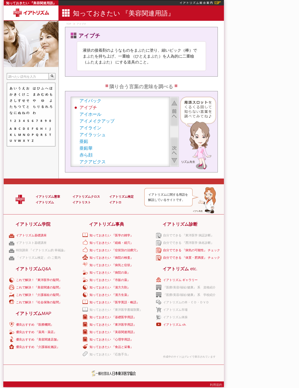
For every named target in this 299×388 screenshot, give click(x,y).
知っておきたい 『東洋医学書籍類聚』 (116, 309)
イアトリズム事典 (106, 224)
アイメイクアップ (96, 121)
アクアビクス (92, 162)
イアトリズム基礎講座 (31, 235)
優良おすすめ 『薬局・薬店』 (36, 332)
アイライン (90, 128)
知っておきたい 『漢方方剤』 (110, 287)
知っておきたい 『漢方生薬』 (110, 294)
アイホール (90, 114)
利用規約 (216, 384)
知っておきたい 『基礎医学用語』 (113, 317)
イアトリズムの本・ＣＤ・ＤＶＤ (186, 302)
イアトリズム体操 (175, 317)
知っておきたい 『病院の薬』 (110, 272)
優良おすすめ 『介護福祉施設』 (38, 346)
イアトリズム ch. (174, 324)
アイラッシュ (92, 134)
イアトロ (115, 202)
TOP (68, 23)
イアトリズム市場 (175, 309)
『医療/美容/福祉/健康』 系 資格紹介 (189, 287)
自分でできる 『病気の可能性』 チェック (191, 250)
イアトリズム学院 (33, 224)
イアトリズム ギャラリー (180, 279)
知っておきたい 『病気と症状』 (111, 265)
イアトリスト (81, 202)
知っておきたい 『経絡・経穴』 (111, 242)
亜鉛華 (86, 148)
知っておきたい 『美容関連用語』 (31, 3)
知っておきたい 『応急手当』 (110, 354)
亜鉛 (83, 141)
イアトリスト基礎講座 (31, 242)
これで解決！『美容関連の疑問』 (39, 287)
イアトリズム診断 (180, 224)
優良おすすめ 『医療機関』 (35, 324)
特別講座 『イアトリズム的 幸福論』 (41, 250)
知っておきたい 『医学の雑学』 (111, 235)
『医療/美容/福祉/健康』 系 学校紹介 (189, 294)
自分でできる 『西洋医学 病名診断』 (188, 242)
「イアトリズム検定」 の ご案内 (38, 257)
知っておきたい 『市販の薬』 (110, 279)
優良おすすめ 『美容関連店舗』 (38, 339)
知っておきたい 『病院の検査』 (111, 257)
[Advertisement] (261, 65)
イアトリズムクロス (86, 196)
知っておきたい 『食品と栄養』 (111, 346)
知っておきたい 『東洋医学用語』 (113, 324)
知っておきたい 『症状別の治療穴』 (114, 250)
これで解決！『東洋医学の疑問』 (39, 279)
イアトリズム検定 (121, 196)
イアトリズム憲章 (48, 196)
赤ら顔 (86, 155)
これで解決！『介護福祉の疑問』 (39, 294)
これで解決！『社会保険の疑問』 (39, 302)
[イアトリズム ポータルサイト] (200, 2)
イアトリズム (45, 202)
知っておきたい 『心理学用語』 (111, 339)
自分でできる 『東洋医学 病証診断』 (188, 235)
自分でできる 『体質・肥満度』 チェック (191, 257)
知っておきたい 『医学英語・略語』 (114, 302)
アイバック (90, 101)
